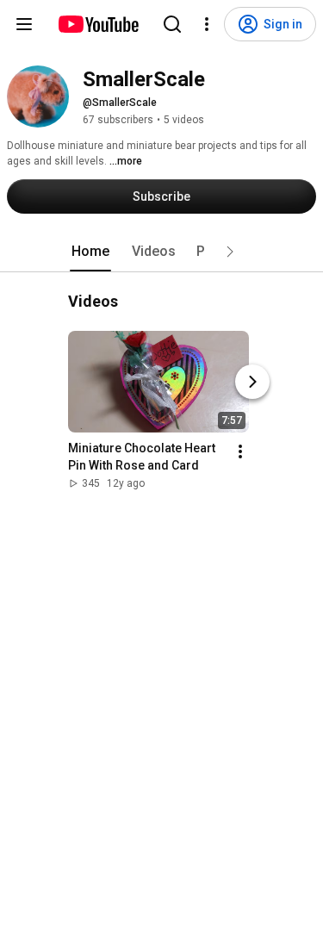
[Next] (252, 381)
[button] (230, 251)
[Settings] (206, 24)
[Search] (172, 24)
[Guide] (24, 24)
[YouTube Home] (98, 24)
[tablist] (162, 251)
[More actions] (240, 451)
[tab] (90, 251)
